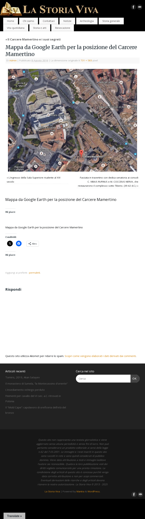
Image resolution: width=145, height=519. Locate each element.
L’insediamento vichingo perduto (25, 389)
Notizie (67, 21)
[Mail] (139, 7)
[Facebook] (133, 7)
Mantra (80, 491)
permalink (34, 272)
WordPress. (94, 491)
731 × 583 (86, 60)
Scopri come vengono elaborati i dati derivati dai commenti (100, 356)
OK (133, 378)
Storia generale (111, 21)
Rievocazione (62, 28)
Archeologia (87, 21)
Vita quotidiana (15, 28)
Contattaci (49, 21)
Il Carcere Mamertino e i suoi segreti (33, 39)
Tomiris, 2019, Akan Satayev (22, 377)
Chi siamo (28, 21)
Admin (13, 60)
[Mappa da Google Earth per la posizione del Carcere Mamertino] (72, 120)
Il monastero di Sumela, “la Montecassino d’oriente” (36, 383)
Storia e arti (39, 28)
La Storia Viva (52, 491)
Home (10, 21)
